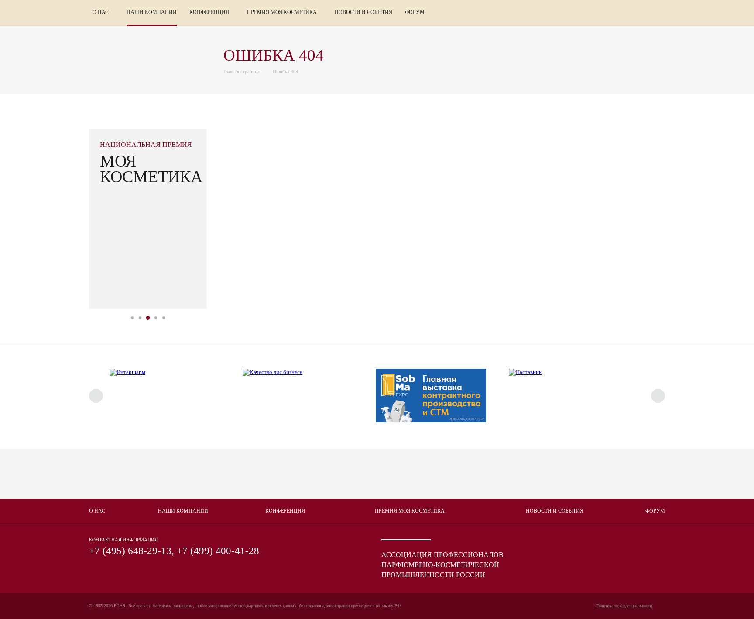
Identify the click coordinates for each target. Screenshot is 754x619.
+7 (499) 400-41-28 (218, 550)
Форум (655, 511)
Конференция (285, 511)
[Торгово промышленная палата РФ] (159, 474)
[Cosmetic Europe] (438, 474)
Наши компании (152, 12)
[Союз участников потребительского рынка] (298, 474)
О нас (97, 511)
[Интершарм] (127, 372)
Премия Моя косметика (410, 511)
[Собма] (431, 420)
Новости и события (363, 12)
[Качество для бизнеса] (272, 372)
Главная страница (241, 71)
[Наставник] (525, 372)
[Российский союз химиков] (578, 474)
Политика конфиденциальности (624, 605)
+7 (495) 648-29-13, (131, 550)
